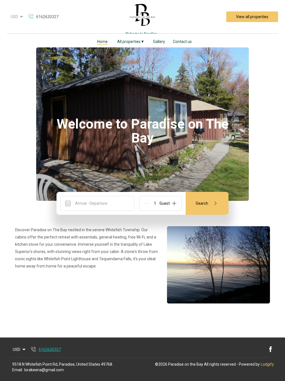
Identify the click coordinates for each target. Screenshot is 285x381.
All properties (130, 41)
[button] (10, 40)
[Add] (174, 203)
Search (202, 203)
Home (102, 41)
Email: (17, 370)
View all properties (252, 17)
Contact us (182, 41)
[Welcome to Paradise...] (142, 17)
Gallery (159, 41)
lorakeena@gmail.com (44, 370)
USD (14, 17)
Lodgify (267, 364)
